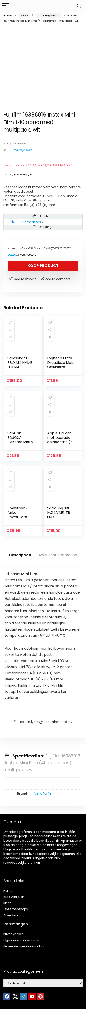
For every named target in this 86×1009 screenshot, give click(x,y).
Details (7, 174)
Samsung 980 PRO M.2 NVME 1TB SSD (19, 362)
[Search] (79, 6)
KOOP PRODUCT (43, 265)
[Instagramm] (23, 996)
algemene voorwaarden (21, 940)
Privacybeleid (13, 934)
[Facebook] (6, 996)
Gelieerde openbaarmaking (24, 946)
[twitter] (15, 996)
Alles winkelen (13, 897)
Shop (24, 15)
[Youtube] (32, 996)
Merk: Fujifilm (44, 793)
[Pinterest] (40, 996)
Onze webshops (15, 909)
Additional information (58, 555)
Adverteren (12, 915)
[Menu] (5, 6)
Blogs (7, 903)
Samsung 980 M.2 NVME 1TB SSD (58, 512)
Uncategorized (48, 15)
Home (7, 15)
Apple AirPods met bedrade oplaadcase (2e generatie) (60, 440)
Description (20, 555)
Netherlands (31, 222)
